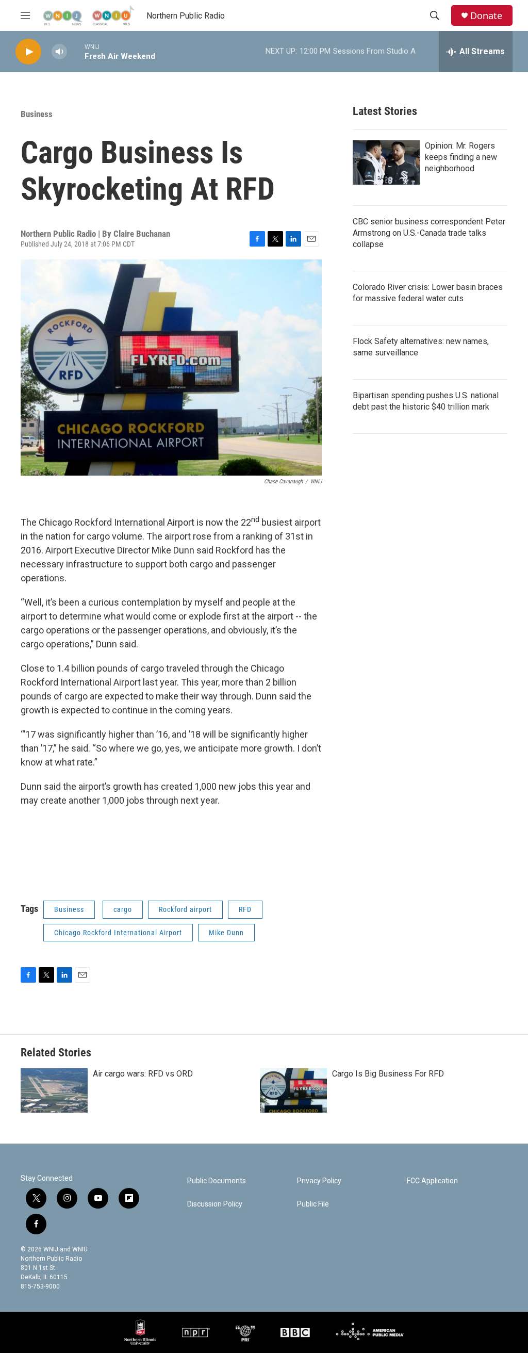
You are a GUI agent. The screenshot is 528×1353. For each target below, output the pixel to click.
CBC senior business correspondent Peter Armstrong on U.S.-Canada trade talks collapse (429, 233)
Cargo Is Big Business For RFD (388, 1074)
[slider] (75, 51)
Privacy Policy (319, 1181)
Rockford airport (185, 909)
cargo (122, 909)
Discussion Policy (214, 1204)
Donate (486, 15)
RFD (245, 909)
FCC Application (432, 1181)
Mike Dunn (226, 932)
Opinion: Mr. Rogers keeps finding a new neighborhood (461, 157)
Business (37, 114)
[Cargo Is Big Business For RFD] (293, 1090)
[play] (28, 52)
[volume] (59, 51)
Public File (313, 1204)
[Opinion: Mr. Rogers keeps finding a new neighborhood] (386, 162)
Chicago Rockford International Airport (118, 932)
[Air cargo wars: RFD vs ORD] (54, 1090)
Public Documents (216, 1181)
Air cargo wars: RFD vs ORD (143, 1074)
